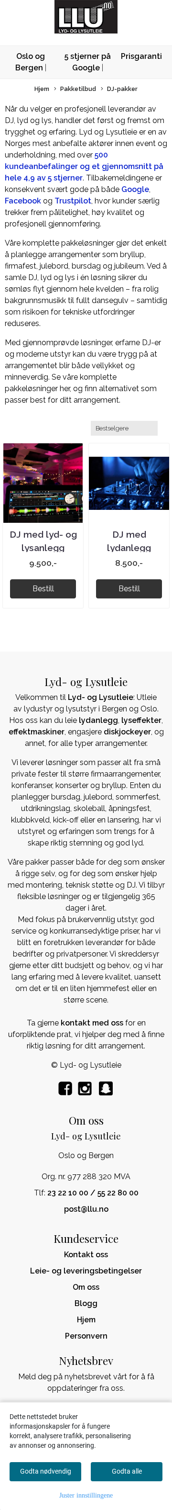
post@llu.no (86, 1209)
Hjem (41, 88)
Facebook (23, 200)
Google (135, 189)
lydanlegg (98, 720)
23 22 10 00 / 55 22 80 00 (93, 1192)
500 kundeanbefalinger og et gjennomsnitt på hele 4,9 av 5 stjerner (84, 166)
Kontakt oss (86, 1254)
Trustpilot (72, 200)
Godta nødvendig (45, 1471)
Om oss (86, 1287)
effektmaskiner (36, 731)
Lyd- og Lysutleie (100, 697)
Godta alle (127, 1471)
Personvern (86, 1336)
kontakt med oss (92, 1022)
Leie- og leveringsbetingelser (86, 1270)
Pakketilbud (78, 88)
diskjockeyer (127, 731)
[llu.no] (106, 1093)
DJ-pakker (122, 88)
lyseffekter (141, 720)
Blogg (86, 1303)
